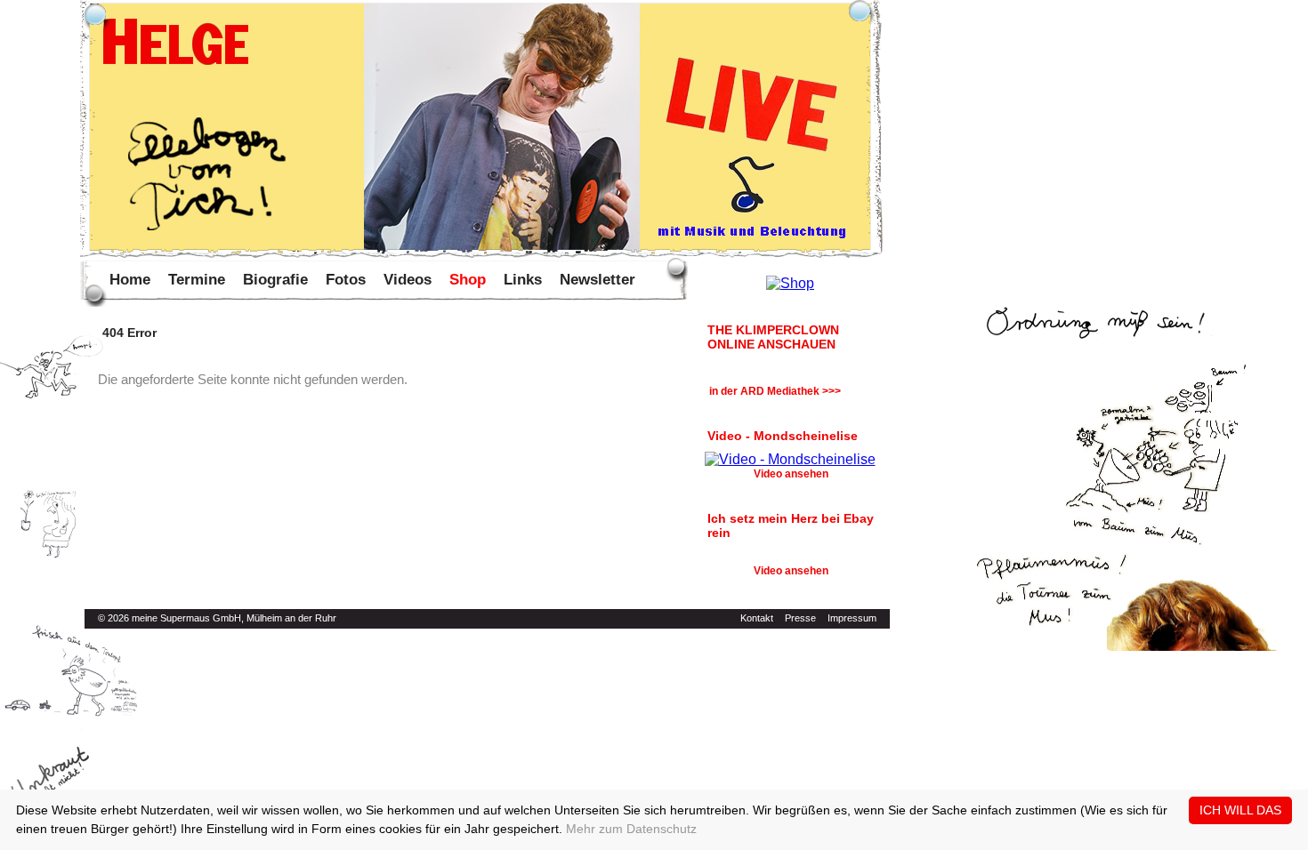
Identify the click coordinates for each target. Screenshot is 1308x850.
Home (129, 279)
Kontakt (756, 618)
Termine (196, 279)
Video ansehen (791, 474)
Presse (800, 618)
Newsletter (597, 279)
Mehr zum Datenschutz (631, 829)
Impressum (852, 618)
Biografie (275, 279)
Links (523, 279)
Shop (467, 279)
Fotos (346, 279)
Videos (408, 279)
